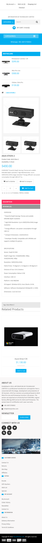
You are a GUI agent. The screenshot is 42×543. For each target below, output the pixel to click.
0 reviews (15, 193)
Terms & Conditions (8, 527)
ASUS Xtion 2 (10, 93)
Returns (4, 466)
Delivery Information (8, 521)
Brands (4, 481)
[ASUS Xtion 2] (11, 145)
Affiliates (4, 473)
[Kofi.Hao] (4, 433)
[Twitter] (14, 427)
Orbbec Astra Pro (17, 82)
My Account (5, 499)
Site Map (4, 469)
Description (7, 202)
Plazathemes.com (18, 537)
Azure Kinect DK (21, 359)
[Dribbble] (9, 433)
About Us (4, 517)
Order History (6, 502)
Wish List (4, 487)
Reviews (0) (7, 206)
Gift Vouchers (6, 484)
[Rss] (9, 427)
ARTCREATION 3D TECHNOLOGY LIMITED (21, 17)
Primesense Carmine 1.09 (20, 58)
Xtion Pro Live (16, 70)
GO (37, 22)
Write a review (24, 193)
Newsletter (5, 506)
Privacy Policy (6, 524)
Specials (4, 491)
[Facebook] (4, 427)
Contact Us (5, 463)
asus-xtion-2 (10, 305)
